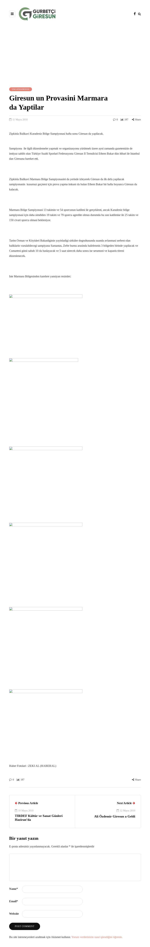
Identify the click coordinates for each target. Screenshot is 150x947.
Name (13, 888)
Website (14, 913)
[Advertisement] (75, 53)
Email (13, 901)
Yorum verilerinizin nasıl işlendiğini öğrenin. (97, 937)
